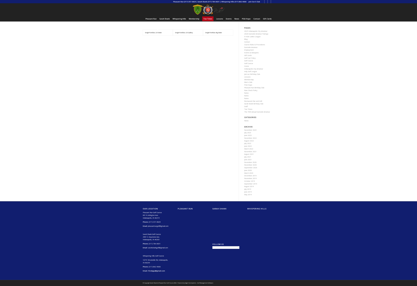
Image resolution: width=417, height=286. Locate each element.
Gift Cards (248, 55)
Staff (246, 106)
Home (246, 66)
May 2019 (248, 194)
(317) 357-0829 (155, 222)
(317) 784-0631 (155, 244)
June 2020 (248, 170)
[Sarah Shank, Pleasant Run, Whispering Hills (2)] (209, 9)
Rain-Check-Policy (250, 90)
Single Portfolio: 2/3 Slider (153, 33)
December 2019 (250, 176)
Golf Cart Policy (250, 58)
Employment (249, 50)
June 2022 (248, 146)
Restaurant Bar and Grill (253, 101)
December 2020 (250, 162)
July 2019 (247, 189)
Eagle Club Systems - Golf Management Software (199, 283)
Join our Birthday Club (252, 74)
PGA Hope (248, 85)
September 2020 (250, 167)
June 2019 (248, 192)
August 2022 (249, 141)
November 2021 (250, 151)
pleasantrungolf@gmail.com (158, 226)
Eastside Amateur (251, 47)
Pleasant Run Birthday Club (254, 87)
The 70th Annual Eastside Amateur (257, 112)
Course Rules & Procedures (254, 44)
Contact (247, 42)
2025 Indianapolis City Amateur (255, 31)
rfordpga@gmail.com (156, 271)
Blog (246, 39)
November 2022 (250, 138)
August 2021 (249, 154)
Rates (246, 93)
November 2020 (250, 165)
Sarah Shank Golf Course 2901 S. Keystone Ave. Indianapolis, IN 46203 (152, 237)
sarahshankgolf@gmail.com (158, 248)
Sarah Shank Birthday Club (253, 104)
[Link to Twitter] (269, 1)
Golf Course (248, 61)
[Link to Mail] (272, 1)
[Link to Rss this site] (262, 1)
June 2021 (248, 159)
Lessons (247, 77)
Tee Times (248, 109)
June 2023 (248, 135)
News (246, 121)
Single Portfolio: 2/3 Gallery (184, 33)
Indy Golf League (250, 71)
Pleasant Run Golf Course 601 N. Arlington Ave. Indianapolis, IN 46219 (152, 215)
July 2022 (247, 143)
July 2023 (247, 132)
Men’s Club (248, 82)
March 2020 (248, 173)
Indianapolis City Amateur (253, 69)
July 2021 (247, 157)
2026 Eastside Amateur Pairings (256, 34)
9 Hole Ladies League (252, 36)
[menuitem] (253, 1)
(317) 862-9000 (155, 267)
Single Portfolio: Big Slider (213, 33)
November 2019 (250, 178)
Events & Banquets (251, 53)
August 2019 (249, 186)
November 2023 (250, 130)
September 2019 (250, 184)
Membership (249, 79)
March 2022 (248, 149)
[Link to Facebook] (266, 1)
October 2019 (249, 181)
